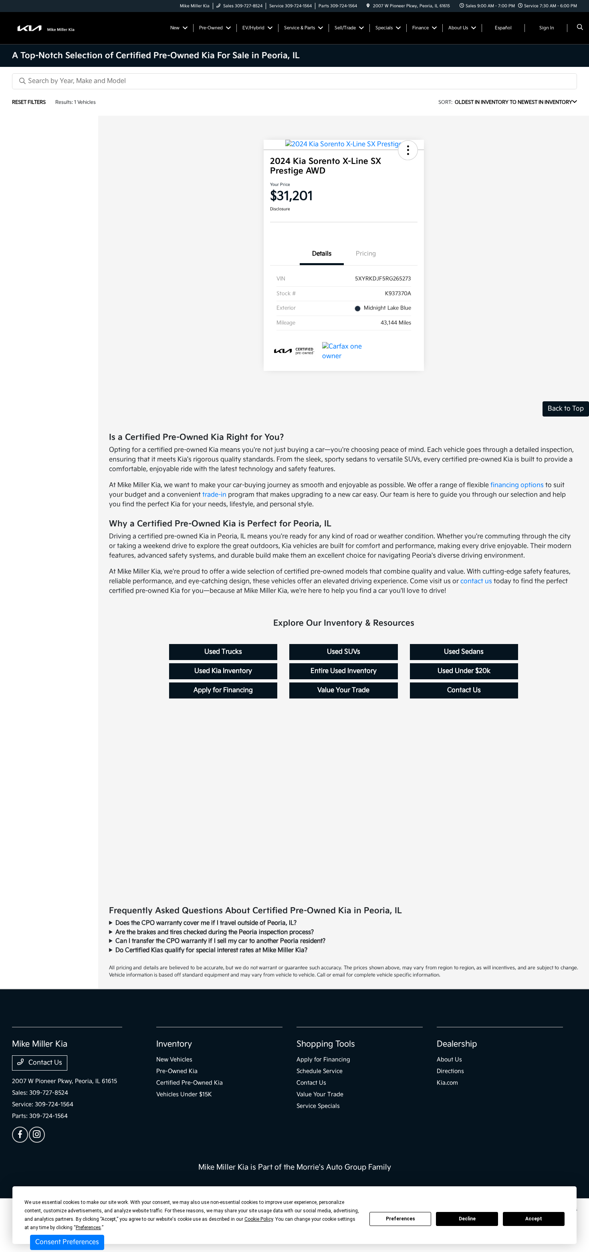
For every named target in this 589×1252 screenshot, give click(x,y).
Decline (467, 1219)
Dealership (457, 1044)
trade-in (214, 495)
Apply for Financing (223, 690)
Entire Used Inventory (344, 671)
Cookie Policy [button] (258, 1219)
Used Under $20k (464, 671)
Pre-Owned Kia (177, 1071)
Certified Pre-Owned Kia (189, 1082)
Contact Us (464, 690)
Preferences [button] (88, 1227)
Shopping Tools (326, 1044)
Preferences (400, 1219)
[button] (408, 150)
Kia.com (447, 1082)
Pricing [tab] (366, 254)
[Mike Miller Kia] (48, 28)
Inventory (174, 1044)
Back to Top (566, 409)
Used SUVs (343, 652)
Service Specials (318, 1106)
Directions (450, 1071)
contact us (476, 581)
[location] (368, 6)
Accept (533, 1219)
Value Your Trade (343, 690)
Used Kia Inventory (223, 671)
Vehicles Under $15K (184, 1094)
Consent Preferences (67, 1242)
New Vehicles (174, 1059)
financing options (517, 485)
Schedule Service (320, 1071)
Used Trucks (223, 652)
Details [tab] (321, 254)
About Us (449, 1059)
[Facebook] (20, 1135)
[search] (580, 28)
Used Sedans (464, 652)
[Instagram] (37, 1135)
